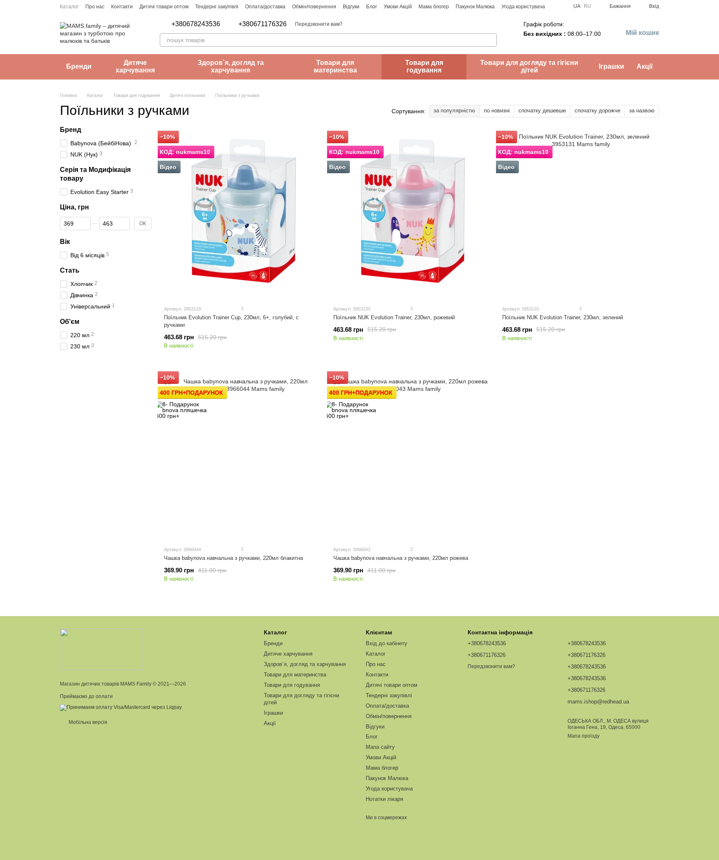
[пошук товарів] (490, 40)
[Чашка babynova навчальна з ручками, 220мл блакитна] (242, 456)
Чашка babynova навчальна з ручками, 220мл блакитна (233, 558)
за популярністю (454, 110)
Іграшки (611, 66)
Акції (645, 66)
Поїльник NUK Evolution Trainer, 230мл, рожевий (394, 317)
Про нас (94, 7)
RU (587, 6)
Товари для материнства (335, 66)
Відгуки (351, 7)
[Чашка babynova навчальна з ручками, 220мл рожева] (411, 456)
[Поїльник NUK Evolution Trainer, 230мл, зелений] (580, 215)
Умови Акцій (398, 7)
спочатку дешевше (542, 110)
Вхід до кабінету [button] (386, 643)
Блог (371, 7)
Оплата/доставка (265, 7)
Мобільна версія (87, 722)
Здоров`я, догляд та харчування (231, 66)
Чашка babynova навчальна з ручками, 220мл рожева (400, 558)
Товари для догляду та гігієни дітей (529, 66)
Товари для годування (424, 66)
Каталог (69, 7)
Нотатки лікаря (384, 799)
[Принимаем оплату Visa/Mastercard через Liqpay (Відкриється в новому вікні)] (121, 707)
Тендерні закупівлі (216, 7)
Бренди (79, 66)
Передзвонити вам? (318, 24)
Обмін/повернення (314, 7)
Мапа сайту (380, 747)
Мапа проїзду (584, 736)
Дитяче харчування (135, 66)
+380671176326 (262, 24)
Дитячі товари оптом (163, 7)
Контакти (122, 7)
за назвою (642, 110)
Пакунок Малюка (475, 7)
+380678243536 (195, 24)
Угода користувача (523, 7)
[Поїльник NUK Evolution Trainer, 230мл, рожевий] (411, 215)
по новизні (497, 110)
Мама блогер (434, 7)
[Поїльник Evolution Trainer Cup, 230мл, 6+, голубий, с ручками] (242, 215)
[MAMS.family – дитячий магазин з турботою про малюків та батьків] (101, 649)
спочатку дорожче (597, 110)
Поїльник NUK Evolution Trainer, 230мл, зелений (562, 317)
